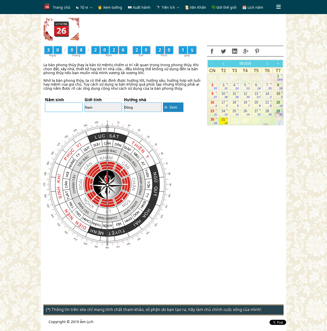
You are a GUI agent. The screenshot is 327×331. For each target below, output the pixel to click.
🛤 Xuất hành (139, 7)
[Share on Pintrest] (257, 51)
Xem (173, 107)
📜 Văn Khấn (195, 7)
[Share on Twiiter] (223, 51)
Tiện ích (168, 7)
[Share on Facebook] (212, 51)
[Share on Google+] (246, 51)
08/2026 (245, 63)
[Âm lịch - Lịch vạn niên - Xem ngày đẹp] (61, 28)
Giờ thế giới (226, 7)
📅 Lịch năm (252, 7)
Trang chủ (61, 7)
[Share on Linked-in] (234, 51)
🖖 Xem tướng (110, 7)
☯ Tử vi (82, 7)
